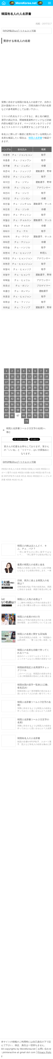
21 (29, 382)
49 (6, 404)
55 (41, 404)
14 (35, 376)
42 (12, 399)
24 (46, 382)
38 (35, 393)
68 (23, 415)
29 (29, 388)
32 (46, 388)
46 (35, 399)
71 (41, 415)
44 (23, 399)
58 (12, 410)
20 (23, 382)
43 (18, 399)
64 (46, 410)
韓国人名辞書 (35, 137)
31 (41, 388)
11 (18, 376)
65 (6, 415)
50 (12, 404)
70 (35, 415)
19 (18, 382)
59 (18, 410)
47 (41, 399)
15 (41, 376)
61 (29, 410)
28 (23, 388)
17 (6, 382)
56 (46, 404)
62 (35, 410)
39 (41, 393)
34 (12, 393)
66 (12, 415)
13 (29, 376)
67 (18, 415)
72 (46, 415)
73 (26, 421)
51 (18, 404)
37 (29, 393)
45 (29, 399)
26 (12, 388)
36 (23, 393)
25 (6, 388)
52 (23, 404)
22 (35, 382)
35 (18, 393)
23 (41, 382)
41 (6, 399)
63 (41, 410)
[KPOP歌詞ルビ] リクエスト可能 (19, 30)
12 (23, 376)
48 (46, 399)
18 (12, 382)
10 (12, 376)
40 (46, 393)
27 (18, 388)
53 (29, 404)
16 (46, 376)
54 (35, 404)
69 (29, 415)
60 (23, 410)
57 (6, 410)
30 (35, 388)
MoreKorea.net (26, 3)
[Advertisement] (26, 71)
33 (6, 393)
